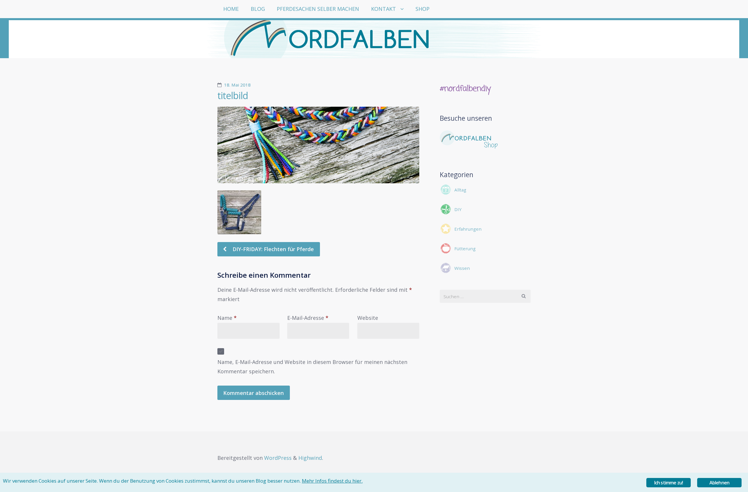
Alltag (460, 190)
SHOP (422, 8)
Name (227, 317)
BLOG (258, 8)
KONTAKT (383, 8)
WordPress (278, 457)
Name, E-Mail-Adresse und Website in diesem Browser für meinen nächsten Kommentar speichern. (312, 366)
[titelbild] (318, 145)
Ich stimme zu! (668, 482)
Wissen (462, 268)
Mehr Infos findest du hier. (332, 480)
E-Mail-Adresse (307, 317)
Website (367, 317)
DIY (458, 209)
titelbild (232, 95)
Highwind (310, 457)
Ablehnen (719, 482)
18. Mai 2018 (237, 85)
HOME (231, 8)
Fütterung (465, 248)
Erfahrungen (468, 229)
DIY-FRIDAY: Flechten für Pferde (272, 249)
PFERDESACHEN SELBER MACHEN (318, 8)
